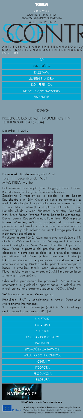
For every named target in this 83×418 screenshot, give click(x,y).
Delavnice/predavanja (41, 91)
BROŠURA (43, 380)
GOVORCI (42, 325)
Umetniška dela (41, 79)
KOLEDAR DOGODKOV (42, 337)
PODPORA (42, 367)
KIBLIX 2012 (41, 11)
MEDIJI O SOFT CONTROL (42, 355)
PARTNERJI (42, 343)
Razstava (41, 72)
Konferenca (41, 84)
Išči (41, 60)
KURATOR (42, 331)
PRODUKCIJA (42, 374)
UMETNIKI (42, 319)
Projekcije (42, 97)
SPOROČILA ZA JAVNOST (42, 349)
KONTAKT (43, 361)
